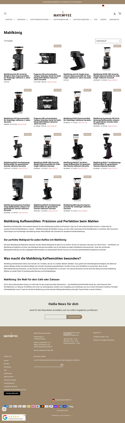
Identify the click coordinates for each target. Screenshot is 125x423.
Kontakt (6, 364)
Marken (22, 19)
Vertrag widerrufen (12, 393)
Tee (96, 19)
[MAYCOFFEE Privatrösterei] (5, 420)
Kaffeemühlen (61, 19)
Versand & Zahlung (10, 380)
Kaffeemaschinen (39, 19)
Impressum (7, 367)
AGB (5, 370)
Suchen (6, 360)
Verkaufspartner (9, 383)
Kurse (104, 19)
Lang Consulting (65, 415)
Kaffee (9, 19)
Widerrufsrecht (8, 376)
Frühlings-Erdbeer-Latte (101, 337)
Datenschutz (8, 373)
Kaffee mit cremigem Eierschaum (104, 340)
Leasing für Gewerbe (10, 386)
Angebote (114, 19)
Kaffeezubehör (82, 19)
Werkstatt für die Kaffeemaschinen (15, 389)
